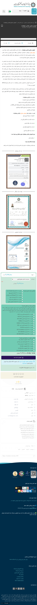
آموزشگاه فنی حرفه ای (14, 295)
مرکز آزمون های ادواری (19, 573)
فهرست (34, 13)
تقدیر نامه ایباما (15, 299)
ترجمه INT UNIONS (25, 332)
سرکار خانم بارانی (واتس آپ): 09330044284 (18, 559)
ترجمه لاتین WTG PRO (25, 319)
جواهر (27, 449)
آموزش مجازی (23, 113)
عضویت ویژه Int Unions (25, 350)
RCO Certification (19, 581)
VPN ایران (32, 508)
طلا (18, 449)
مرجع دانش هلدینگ (20, 571)
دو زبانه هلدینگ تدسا (14, 291)
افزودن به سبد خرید (17, 357)
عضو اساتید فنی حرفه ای (25, 342)
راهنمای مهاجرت (20, 577)
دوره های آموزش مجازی (29, 22)
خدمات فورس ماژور (15, 301)
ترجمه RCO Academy (25, 329)
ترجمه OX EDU (26, 327)
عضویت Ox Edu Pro (25, 348)
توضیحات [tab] (29, 43)
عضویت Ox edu (26, 346)
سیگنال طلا (21, 575)
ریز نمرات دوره (16, 297)
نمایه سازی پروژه (15, 293)
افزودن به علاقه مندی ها (2, 26)
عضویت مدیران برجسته (25, 344)
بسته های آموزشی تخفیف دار (17, 501)
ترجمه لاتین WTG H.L (25, 316)
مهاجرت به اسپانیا (20, 579)
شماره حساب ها (33, 501)
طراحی (23, 449)
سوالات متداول (26, 501)
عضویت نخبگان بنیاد (26, 339)
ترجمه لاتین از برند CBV (25, 325)
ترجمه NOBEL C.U (26, 321)
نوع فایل (32, 279)
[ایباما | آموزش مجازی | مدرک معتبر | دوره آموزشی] (18, 5)
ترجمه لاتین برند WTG (25, 314)
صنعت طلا (33, 52)
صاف (2, 281)
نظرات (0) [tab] (5, 43)
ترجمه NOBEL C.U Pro (25, 323)
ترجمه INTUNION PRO (25, 334)
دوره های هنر (20, 22)
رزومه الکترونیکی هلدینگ (19, 569)
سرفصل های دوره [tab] (17, 43)
